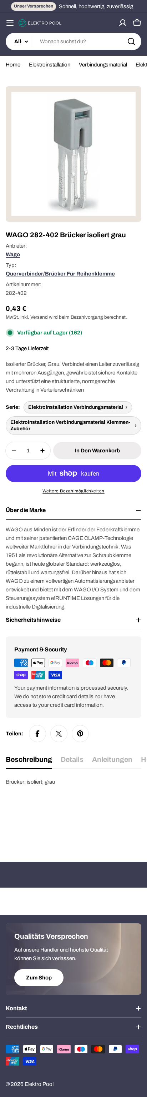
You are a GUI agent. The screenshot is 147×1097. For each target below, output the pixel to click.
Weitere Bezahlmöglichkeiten (73, 490)
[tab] (29, 762)
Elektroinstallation (49, 65)
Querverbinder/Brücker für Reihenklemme (60, 274)
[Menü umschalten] (10, 23)
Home (13, 65)
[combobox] (73, 41)
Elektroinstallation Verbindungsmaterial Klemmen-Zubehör (70, 425)
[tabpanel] (73, 813)
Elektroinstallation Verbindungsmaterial (75, 407)
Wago (13, 254)
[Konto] (122, 23)
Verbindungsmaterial (103, 65)
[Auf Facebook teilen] (37, 733)
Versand (39, 317)
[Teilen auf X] (58, 733)
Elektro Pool (39, 1084)
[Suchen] (131, 41)
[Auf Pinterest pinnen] (80, 733)
